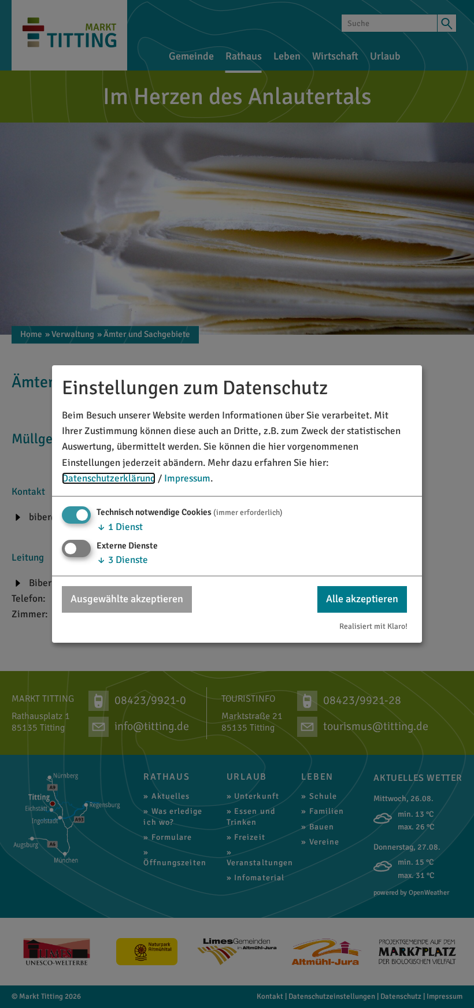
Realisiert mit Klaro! (373, 626)
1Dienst (120, 527)
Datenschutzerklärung (108, 478)
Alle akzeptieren (362, 598)
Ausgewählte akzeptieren (127, 598)
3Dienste (122, 560)
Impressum (187, 478)
